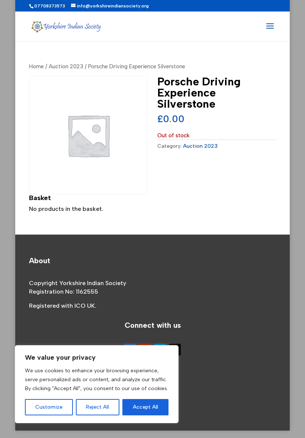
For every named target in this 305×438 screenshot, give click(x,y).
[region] (97, 384)
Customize (48, 407)
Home (36, 66)
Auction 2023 (66, 66)
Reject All (97, 407)
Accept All (145, 407)
